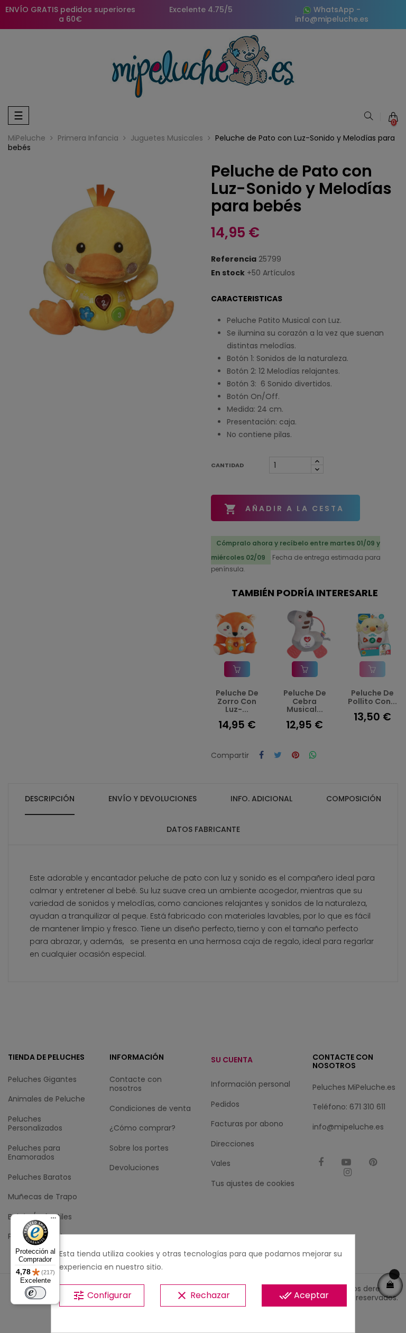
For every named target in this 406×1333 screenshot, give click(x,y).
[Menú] (53, 1220)
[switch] (35, 1292)
